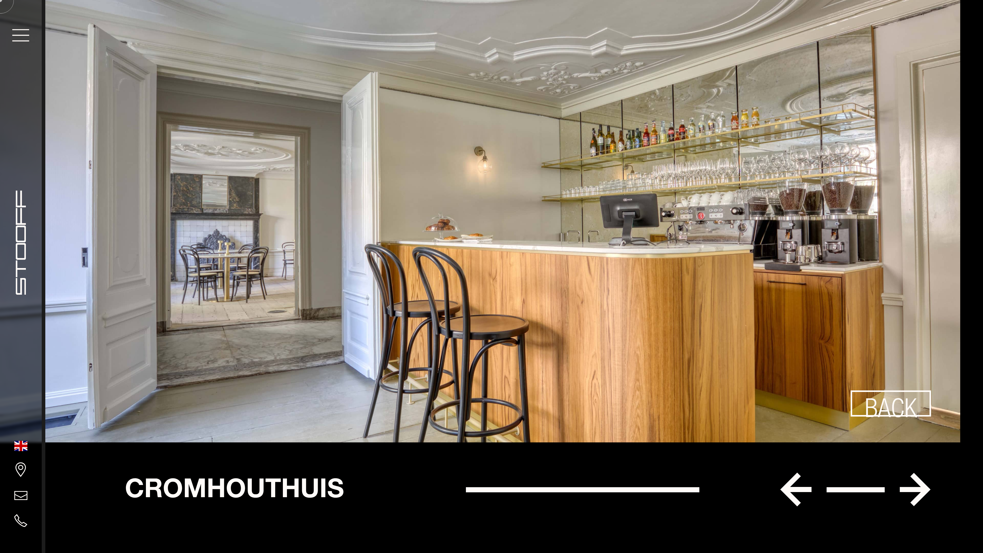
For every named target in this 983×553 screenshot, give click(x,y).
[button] (796, 490)
